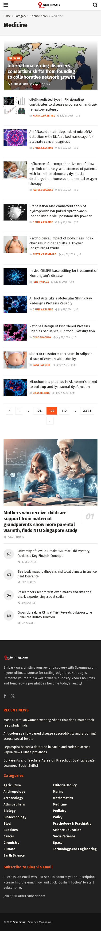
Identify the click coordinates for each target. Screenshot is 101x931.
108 (39, 410)
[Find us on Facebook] (5, 696)
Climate (9, 849)
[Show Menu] (6, 5)
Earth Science (14, 855)
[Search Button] (95, 5)
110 (64, 410)
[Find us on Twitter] (13, 696)
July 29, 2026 (66, 115)
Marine (58, 792)
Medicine (57, 16)
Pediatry (59, 811)
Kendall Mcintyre (44, 115)
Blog (7, 824)
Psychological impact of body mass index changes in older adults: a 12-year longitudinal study (61, 243)
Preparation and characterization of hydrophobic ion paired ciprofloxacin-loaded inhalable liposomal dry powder (60, 211)
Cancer (9, 836)
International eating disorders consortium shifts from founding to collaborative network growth (41, 71)
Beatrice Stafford (44, 254)
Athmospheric (14, 804)
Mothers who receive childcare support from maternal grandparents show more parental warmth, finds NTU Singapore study (40, 521)
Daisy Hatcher (41, 365)
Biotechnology (15, 817)
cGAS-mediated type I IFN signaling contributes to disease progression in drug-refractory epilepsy (63, 104)
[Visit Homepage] (50, 5)
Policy (57, 817)
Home (7, 16)
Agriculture (12, 785)
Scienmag (19, 922)
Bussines (11, 830)
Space (57, 843)
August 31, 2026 (41, 84)
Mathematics (63, 798)
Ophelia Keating (43, 148)
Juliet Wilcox (41, 282)
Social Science (64, 836)
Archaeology (13, 798)
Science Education (67, 830)
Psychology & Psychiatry (72, 824)
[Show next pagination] (50, 420)
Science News (39, 16)
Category (20, 16)
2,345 (87, 410)
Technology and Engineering (75, 849)
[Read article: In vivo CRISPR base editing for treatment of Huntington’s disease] (15, 276)
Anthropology (14, 792)
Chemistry (11, 843)
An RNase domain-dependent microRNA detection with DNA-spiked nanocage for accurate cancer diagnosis (61, 137)
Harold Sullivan (43, 190)
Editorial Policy (65, 785)
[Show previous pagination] (9, 411)
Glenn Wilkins (19, 84)
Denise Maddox (42, 337)
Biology (10, 811)
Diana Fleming (41, 393)
